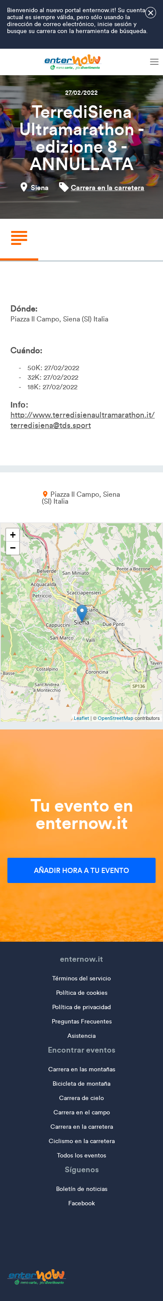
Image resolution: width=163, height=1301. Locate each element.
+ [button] (13, 534)
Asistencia (81, 1036)
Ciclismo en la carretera (82, 1141)
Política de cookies (81, 993)
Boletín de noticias (81, 1189)
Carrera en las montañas (81, 1069)
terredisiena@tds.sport (50, 425)
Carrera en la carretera (107, 187)
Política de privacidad (81, 1007)
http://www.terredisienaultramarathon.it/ (82, 415)
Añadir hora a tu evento (81, 870)
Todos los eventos (81, 1155)
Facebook (81, 1203)
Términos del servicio (81, 978)
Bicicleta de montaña (81, 1083)
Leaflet (81, 718)
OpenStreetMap (115, 718)
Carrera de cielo (81, 1098)
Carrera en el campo (81, 1112)
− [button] (13, 547)
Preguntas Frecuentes (82, 1021)
